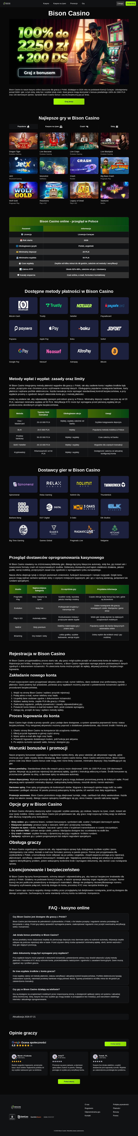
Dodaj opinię (115, 1044)
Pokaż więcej (69, 1081)
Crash (82, 126)
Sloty (113, 126)
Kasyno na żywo (52, 126)
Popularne (22, 126)
